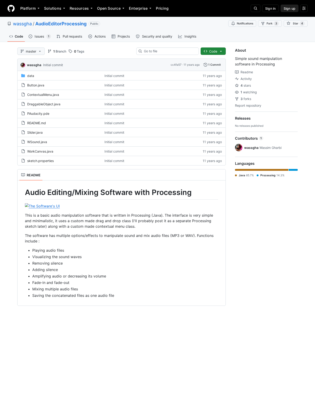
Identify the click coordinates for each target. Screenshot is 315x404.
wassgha (22, 24)
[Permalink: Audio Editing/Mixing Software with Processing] (21, 192)
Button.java (35, 85)
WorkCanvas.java (40, 151)
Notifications (245, 23)
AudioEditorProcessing (61, 24)
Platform (28, 8)
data (30, 76)
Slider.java (35, 132)
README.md (36, 123)
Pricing (162, 8)
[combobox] (169, 51)
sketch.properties (40, 161)
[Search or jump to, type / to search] (255, 8)
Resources (79, 8)
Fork (272, 23)
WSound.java (37, 142)
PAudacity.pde (38, 113)
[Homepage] (11, 8)
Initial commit (53, 65)
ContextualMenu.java (43, 95)
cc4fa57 (176, 64)
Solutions (52, 8)
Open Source (109, 8)
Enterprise (138, 8)
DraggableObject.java (43, 104)
